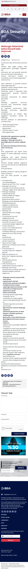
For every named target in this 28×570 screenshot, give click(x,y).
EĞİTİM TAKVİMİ (5, 517)
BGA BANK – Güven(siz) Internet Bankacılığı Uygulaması (12, 385)
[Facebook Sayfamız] (4, 9)
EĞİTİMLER (4, 514)
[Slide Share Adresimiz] (12, 9)
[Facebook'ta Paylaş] (2, 56)
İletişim (15, 555)
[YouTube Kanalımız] (19, 9)
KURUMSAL (4, 528)
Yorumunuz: (4, 395)
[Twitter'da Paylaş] (5, 56)
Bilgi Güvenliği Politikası (7, 555)
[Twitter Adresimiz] (8, 9)
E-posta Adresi (5, 419)
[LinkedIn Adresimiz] (16, 9)
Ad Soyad (3, 414)
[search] (20, 14)
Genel (8, 60)
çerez (23, 566)
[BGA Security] (9, 14)
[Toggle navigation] (24, 14)
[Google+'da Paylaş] (8, 375)
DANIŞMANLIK (4, 520)
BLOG (2, 523)
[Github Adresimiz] (23, 9)
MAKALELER (4, 525)
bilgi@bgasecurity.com (9, 1)
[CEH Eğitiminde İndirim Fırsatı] (13, 446)
